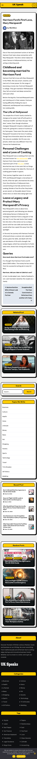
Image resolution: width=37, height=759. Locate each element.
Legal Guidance (9, 742)
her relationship (22, 158)
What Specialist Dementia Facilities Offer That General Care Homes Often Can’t (15, 525)
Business (5, 407)
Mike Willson (13, 28)
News (4, 435)
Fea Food (24, 731)
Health (4, 416)
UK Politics (5, 471)
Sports (4, 453)
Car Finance (8, 731)
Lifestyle (6, 15)
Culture (4, 412)
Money (4, 430)
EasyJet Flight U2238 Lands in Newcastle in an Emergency (13, 499)
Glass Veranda (26, 738)
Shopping (5, 444)
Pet (3, 439)
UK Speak (17, 4)
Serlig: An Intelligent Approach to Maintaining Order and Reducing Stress (17, 329)
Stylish (6, 720)
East (22, 727)
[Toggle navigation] (2, 5)
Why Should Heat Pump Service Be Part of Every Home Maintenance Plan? (14, 507)
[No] (35, 753)
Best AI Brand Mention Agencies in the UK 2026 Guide (14, 491)
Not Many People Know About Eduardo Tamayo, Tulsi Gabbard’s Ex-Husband (17, 369)
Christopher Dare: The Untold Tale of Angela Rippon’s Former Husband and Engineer (18, 349)
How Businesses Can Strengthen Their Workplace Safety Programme (15, 516)
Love (23, 734)
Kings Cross (7, 745)
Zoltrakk (24, 742)
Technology (6, 458)
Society (4, 449)
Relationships (25, 724)
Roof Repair (7, 727)
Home (4, 421)
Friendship (7, 738)
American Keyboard (10, 734)
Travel (4, 462)
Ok (14, 756)
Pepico (23, 720)
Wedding (5, 476)
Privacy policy (21, 756)
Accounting (25, 745)
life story (21, 164)
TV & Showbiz (6, 467)
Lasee (6, 724)
